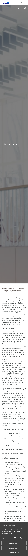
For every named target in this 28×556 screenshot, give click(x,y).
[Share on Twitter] (21, 8)
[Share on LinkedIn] (18, 8)
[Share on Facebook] (25, 8)
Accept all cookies (14, 543)
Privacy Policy (18, 538)
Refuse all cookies (14, 548)
